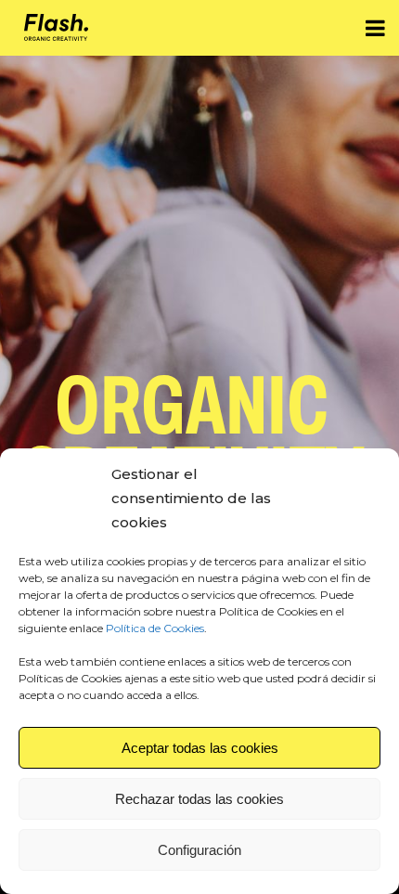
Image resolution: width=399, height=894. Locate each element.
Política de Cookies (155, 628)
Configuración (199, 850)
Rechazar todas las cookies (199, 799)
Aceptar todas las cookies (200, 748)
